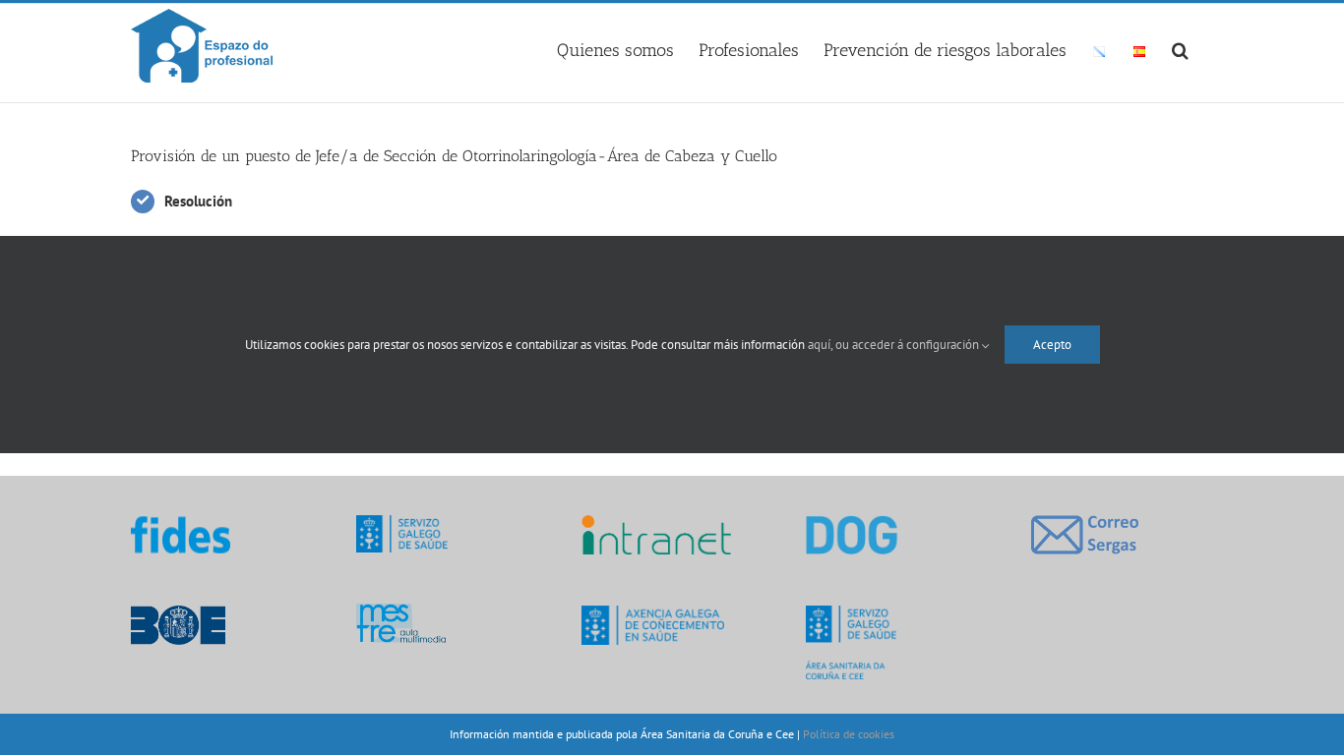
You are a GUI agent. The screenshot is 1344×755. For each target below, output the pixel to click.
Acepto (1052, 344)
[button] (1180, 47)
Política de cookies (848, 733)
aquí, (821, 344)
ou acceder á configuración (908, 344)
